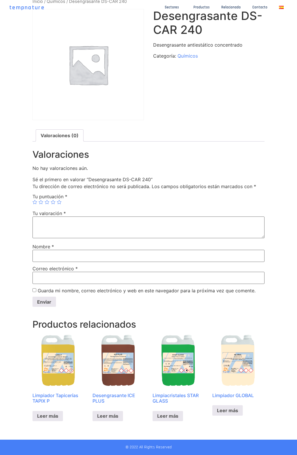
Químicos (188, 56)
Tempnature (27, 7)
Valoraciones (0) (60, 135)
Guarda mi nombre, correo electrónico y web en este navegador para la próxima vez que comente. (147, 290)
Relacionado (231, 7)
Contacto (259, 7)
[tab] (60, 135)
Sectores (172, 7)
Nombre (43, 246)
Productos (201, 7)
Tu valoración (49, 213)
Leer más (47, 416)
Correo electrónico (55, 268)
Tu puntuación (49, 196)
